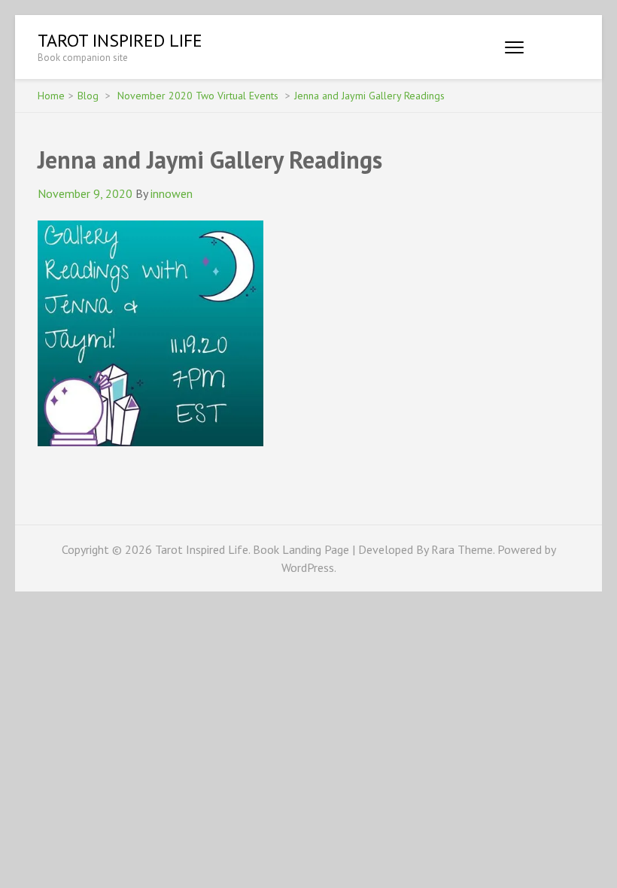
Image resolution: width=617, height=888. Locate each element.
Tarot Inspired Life (120, 40)
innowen (171, 193)
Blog (88, 95)
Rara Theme (462, 549)
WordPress (307, 567)
